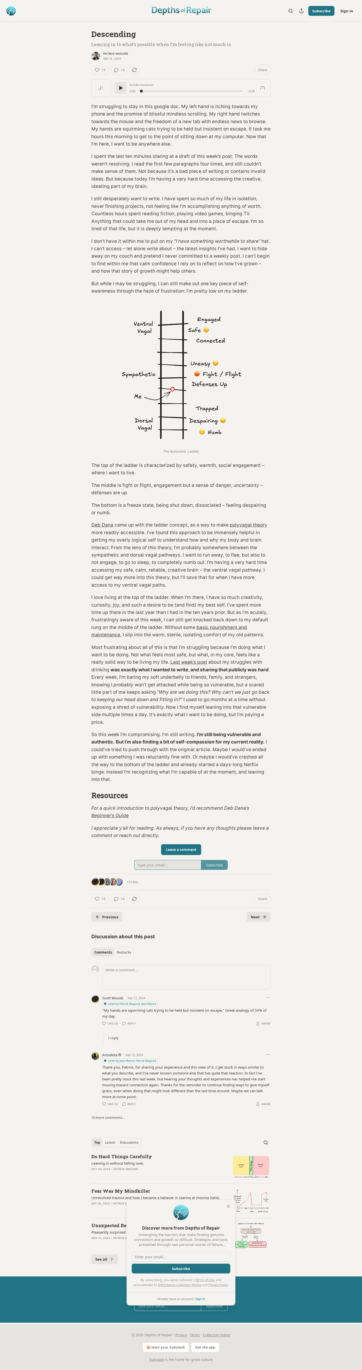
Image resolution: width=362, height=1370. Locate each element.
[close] (228, 1206)
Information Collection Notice (179, 1285)
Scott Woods (112, 997)
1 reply (113, 1038)
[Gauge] (262, 88)
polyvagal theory (248, 525)
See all (101, 1259)
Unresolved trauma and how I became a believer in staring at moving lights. (155, 1197)
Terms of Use (204, 1280)
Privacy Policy (218, 1285)
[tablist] (112, 952)
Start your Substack (168, 1347)
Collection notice (216, 1335)
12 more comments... (108, 1117)
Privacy (181, 1335)
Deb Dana (102, 525)
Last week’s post (188, 662)
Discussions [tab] (129, 1142)
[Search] (291, 11)
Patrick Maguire (115, 53)
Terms (195, 1335)
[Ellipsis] (268, 998)
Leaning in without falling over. (117, 1163)
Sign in (346, 10)
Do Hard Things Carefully (121, 1156)
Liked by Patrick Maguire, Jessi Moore (132, 1004)
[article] (181, 1166)
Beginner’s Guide (110, 815)
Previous (110, 916)
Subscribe (321, 10)
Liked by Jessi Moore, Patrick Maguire (132, 1060)
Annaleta (109, 1054)
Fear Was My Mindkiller (120, 1191)
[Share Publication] (301, 11)
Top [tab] (97, 1142)
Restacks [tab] (124, 952)
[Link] (84, 795)
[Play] (121, 88)
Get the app (205, 1347)
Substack (156, 1359)
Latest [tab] (110, 1142)
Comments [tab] (103, 952)
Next (255, 916)
